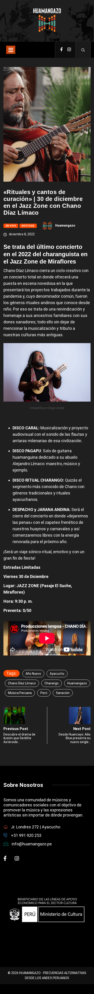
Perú (43, 693)
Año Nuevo (33, 673)
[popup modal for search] (83, 50)
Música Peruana (20, 693)
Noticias (28, 225)
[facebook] (61, 50)
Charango (51, 683)
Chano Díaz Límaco (22, 683)
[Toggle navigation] (10, 50)
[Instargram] (69, 50)
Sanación (63, 693)
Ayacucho (57, 673)
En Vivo (11, 225)
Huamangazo (65, 225)
